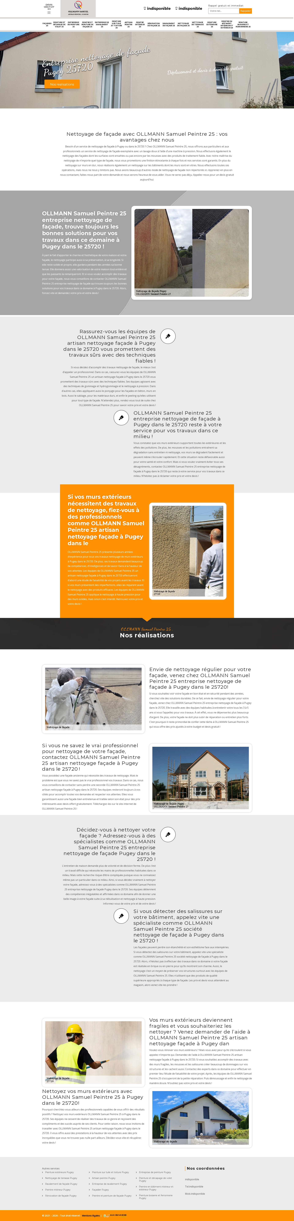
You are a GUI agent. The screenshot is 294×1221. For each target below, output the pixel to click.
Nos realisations (62, 84)
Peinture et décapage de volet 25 (59, 24)
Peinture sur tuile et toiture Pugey (110, 1172)
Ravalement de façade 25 (169, 24)
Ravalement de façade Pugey (61, 1184)
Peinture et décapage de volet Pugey (155, 1179)
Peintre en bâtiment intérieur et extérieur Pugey (156, 1188)
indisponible (159, 8)
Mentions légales (91, 1215)
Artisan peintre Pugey (103, 1178)
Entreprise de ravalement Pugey (109, 1184)
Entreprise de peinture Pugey (155, 1172)
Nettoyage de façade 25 (183, 24)
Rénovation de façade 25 (153, 24)
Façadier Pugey (100, 1189)
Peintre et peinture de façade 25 (87, 24)
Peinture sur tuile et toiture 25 (116, 24)
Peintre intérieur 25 (140, 24)
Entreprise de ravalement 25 (102, 24)
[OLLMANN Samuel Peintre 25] (78, 8)
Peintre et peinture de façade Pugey (112, 1195)
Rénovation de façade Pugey (61, 1195)
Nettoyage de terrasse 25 (198, 24)
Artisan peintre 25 (128, 24)
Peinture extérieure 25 (211, 24)
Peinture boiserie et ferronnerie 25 (243, 24)
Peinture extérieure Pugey (59, 1172)
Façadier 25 (47, 24)
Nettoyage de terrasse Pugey (61, 1178)
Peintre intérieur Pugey (57, 1189)
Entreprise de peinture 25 (73, 24)
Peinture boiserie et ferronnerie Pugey (156, 1197)
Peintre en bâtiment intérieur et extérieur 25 (227, 24)
